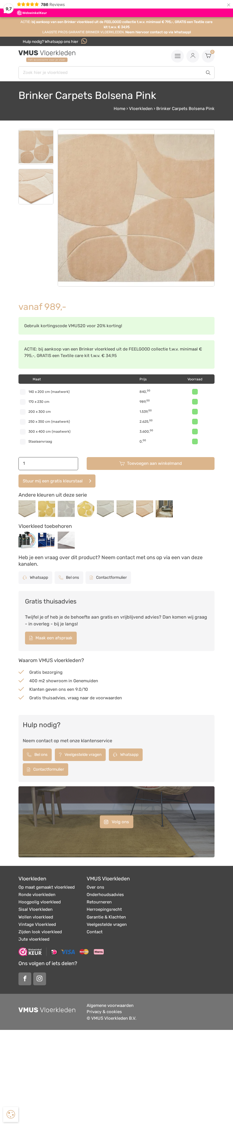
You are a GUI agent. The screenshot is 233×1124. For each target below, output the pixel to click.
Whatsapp (38, 577)
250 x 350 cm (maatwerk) (49, 422)
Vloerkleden (141, 108)
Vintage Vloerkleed (37, 924)
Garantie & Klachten (106, 917)
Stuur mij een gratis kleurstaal (53, 481)
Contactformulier (111, 577)
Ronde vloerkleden (36, 894)
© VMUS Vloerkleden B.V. (111, 1018)
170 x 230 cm (38, 402)
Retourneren (99, 902)
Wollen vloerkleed (35, 917)
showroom (56, 680)
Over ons (95, 887)
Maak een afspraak (53, 637)
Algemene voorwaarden (110, 1005)
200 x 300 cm (39, 412)
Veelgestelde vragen (82, 754)
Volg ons (120, 821)
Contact (95, 931)
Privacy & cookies (104, 1011)
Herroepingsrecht (104, 909)
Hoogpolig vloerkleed (39, 902)
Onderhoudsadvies (105, 894)
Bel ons (72, 577)
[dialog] (10, 1114)
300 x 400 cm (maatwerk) (49, 432)
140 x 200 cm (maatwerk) (49, 392)
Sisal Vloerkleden (35, 909)
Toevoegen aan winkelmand (154, 463)
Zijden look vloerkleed (40, 931)
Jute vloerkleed (33, 939)
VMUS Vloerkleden (108, 879)
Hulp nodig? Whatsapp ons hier (51, 41)
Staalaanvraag (40, 441)
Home (119, 108)
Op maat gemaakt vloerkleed (46, 887)
